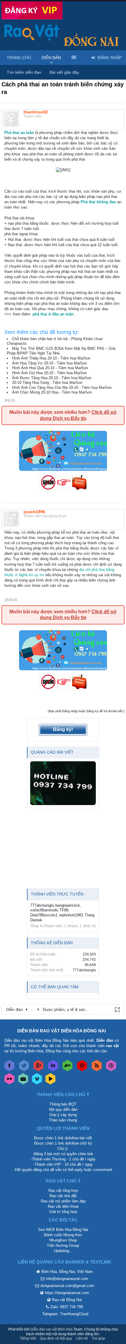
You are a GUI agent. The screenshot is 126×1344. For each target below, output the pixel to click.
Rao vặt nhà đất (63, 1196)
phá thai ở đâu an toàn (53, 314)
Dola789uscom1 (43, 915)
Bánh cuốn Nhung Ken (63, 1235)
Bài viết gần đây (64, 72)
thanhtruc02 (35, 112)
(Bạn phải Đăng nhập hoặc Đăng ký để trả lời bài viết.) (86, 711)
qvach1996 (34, 511)
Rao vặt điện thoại (63, 1206)
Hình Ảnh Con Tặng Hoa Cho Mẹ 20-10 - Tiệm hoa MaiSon (62, 387)
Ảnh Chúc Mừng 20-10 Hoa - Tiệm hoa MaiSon (52, 392)
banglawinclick (67, 905)
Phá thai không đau (98, 202)
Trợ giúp (98, 1338)
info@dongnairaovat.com (67, 1278)
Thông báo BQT (63, 1104)
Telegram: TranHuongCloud (65, 1314)
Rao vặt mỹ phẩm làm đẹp (63, 1201)
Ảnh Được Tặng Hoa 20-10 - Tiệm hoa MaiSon (51, 378)
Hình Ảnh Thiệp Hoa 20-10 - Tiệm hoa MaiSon (51, 358)
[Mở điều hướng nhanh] (117, 1009)
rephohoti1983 (71, 915)
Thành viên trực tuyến (57, 894)
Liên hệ (82, 1338)
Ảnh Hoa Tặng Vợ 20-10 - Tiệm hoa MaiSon (49, 363)
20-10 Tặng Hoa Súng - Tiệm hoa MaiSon (47, 382)
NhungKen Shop (63, 1240)
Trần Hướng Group (63, 1245)
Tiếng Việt (28, 1338)
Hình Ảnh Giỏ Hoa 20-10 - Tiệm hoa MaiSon (49, 373)
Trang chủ (19, 57)
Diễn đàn (51, 57)
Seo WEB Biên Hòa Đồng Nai (63, 1229)
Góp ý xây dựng (63, 1115)
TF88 (63, 910)
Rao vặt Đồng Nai (67, 1300)
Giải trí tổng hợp (63, 1211)
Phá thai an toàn (19, 132)
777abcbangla (42, 905)
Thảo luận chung (63, 1120)
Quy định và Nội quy (56, 1338)
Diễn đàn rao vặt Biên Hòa (51, 1329)
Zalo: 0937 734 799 (66, 1307)
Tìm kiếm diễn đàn (24, 72)
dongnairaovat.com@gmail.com (67, 1285)
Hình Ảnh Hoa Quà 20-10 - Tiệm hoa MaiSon (50, 368)
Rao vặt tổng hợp (63, 1190)
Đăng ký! (63, 729)
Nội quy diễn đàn (63, 1109)
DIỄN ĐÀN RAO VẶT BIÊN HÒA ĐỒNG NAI (61, 1030)
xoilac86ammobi (44, 910)
